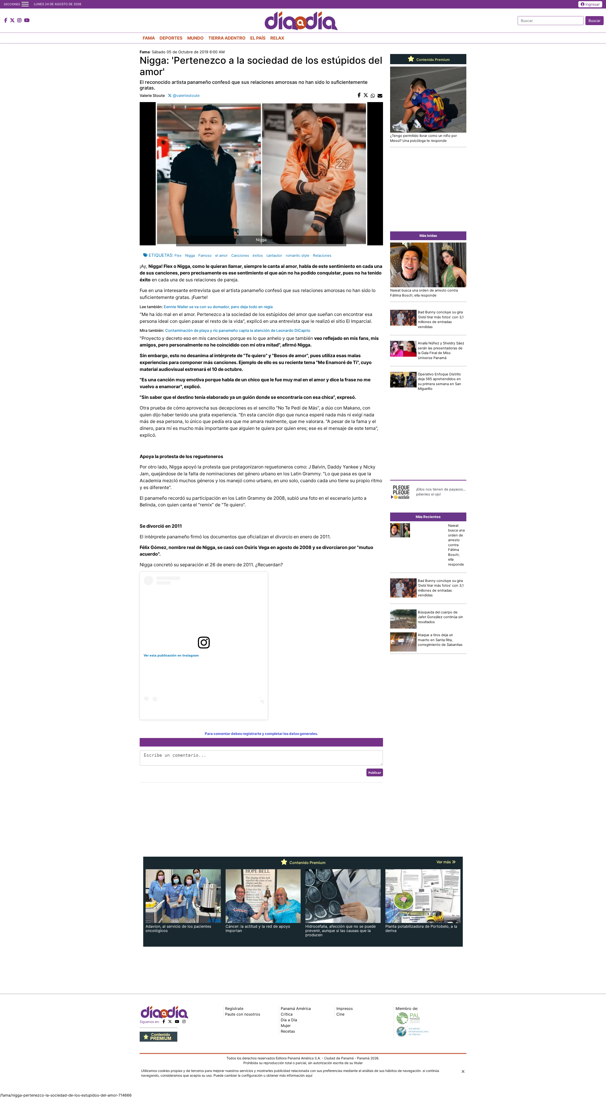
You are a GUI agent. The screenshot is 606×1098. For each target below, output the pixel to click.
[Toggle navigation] (25, 4)
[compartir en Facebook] (359, 95)
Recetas (288, 1031)
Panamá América (296, 1008)
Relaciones (322, 255)
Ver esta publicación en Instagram (171, 655)
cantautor (274, 255)
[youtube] (177, 1021)
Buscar (594, 20)
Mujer (286, 1025)
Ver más (444, 862)
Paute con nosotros (242, 1014)
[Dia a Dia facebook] (6, 20)
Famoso (205, 255)
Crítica (287, 1014)
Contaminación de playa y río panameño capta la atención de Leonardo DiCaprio (237, 330)
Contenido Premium (432, 60)
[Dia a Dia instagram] (20, 20)
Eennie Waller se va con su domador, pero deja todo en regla (218, 306)
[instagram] (184, 1021)
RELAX (277, 38)
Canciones (240, 255)
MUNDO (195, 38)
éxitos (258, 255)
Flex (178, 255)
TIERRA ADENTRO (226, 38)
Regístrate (234, 1008)
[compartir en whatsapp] (373, 95)
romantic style (297, 255)
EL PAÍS (258, 38)
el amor (221, 255)
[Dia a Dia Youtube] (27, 20)
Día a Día (289, 1019)
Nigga (190, 255)
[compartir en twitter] (365, 95)
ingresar (592, 4)
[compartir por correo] (379, 95)
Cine (340, 1014)
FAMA (149, 38)
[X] (170, 1021)
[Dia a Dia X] (13, 20)
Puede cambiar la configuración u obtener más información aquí (263, 1075)
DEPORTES (171, 38)
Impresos (344, 1008)
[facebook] (164, 1021)
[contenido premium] (158, 1036)
